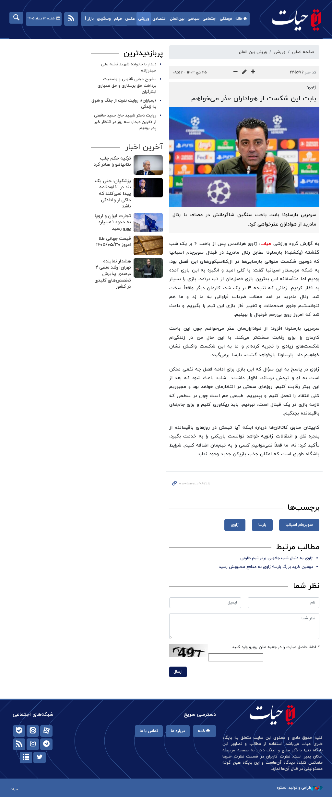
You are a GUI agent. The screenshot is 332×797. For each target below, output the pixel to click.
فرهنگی (226, 18)
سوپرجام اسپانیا (299, 525)
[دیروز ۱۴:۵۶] (148, 245)
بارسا (262, 525)
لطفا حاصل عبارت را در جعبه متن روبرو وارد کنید (275, 647)
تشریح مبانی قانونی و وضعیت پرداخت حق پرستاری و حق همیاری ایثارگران (127, 85)
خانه (239, 18)
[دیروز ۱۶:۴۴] (148, 165)
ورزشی (143, 18)
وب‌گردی (104, 18)
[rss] (19, 744)
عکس (130, 18)
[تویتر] (39, 757)
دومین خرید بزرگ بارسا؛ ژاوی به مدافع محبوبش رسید (266, 567)
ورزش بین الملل (253, 52)
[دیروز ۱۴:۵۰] (148, 268)
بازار (91, 18)
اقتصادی (159, 18)
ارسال (178, 672)
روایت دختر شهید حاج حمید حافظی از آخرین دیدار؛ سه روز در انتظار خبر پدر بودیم (125, 122)
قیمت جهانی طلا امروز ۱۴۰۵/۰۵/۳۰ (113, 242)
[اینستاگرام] (33, 744)
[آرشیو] (26, 757)
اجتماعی (210, 18)
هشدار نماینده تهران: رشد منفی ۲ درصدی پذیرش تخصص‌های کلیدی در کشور (112, 274)
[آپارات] (46, 731)
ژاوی (235, 525)
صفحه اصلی (303, 52)
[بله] (19, 731)
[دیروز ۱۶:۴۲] (148, 187)
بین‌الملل (177, 18)
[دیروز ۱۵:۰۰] (148, 222)
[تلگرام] (46, 744)
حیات (293, 19)
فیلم (118, 18)
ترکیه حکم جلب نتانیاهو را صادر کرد (112, 161)
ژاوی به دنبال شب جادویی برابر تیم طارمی (276, 558)
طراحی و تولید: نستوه (294, 787)
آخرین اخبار (144, 147)
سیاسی (193, 18)
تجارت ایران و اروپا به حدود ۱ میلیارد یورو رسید (113, 222)
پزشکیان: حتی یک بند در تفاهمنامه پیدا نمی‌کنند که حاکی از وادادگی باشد (113, 193)
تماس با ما (149, 731)
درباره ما (178, 731)
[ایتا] (33, 731)
